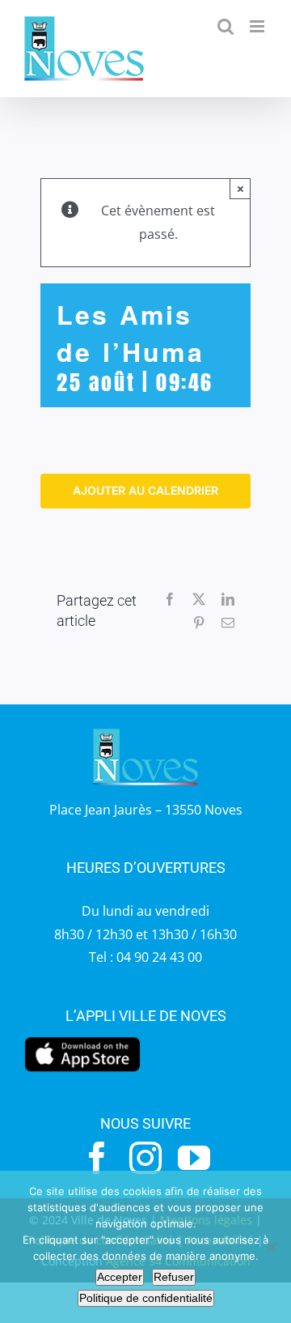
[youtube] (194, 1158)
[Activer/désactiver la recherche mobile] (225, 26)
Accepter (119, 1276)
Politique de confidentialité (146, 1297)
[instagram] (145, 1158)
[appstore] (82, 1041)
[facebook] (97, 1158)
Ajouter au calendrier (145, 490)
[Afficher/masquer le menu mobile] (258, 26)
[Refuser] (271, 1247)
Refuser (174, 1276)
